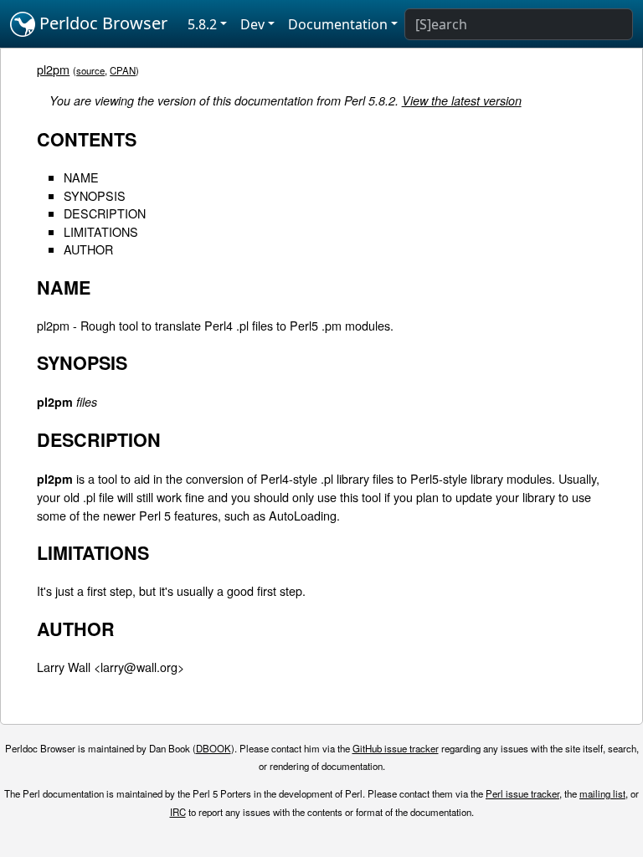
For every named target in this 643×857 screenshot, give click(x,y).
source (90, 70)
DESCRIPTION (105, 213)
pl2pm (53, 69)
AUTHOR (88, 249)
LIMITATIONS (101, 231)
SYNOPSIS (95, 195)
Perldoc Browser (101, 23)
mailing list (602, 793)
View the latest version (462, 100)
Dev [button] (252, 24)
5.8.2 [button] (202, 24)
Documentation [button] (338, 24)
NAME (81, 177)
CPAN (123, 70)
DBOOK (213, 748)
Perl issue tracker (522, 793)
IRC (178, 812)
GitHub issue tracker (395, 748)
